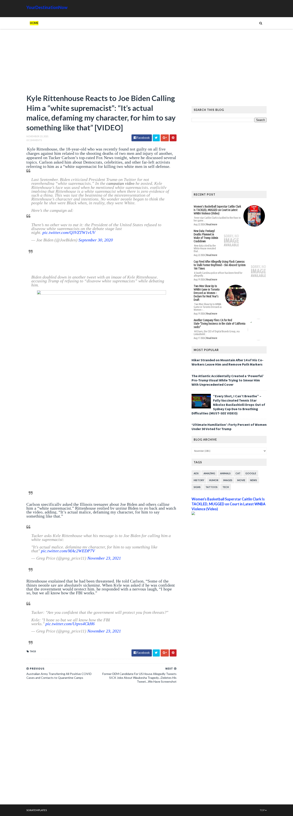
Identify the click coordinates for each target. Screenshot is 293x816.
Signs (197, 487)
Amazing (209, 473)
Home (34, 23)
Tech (225, 487)
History (199, 480)
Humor (213, 480)
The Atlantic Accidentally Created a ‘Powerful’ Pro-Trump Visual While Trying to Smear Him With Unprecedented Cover (228, 380)
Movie (241, 480)
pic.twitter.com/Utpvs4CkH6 (70, 623)
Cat (238, 473)
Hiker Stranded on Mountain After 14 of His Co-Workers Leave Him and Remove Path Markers (227, 362)
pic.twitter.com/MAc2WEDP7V (68, 550)
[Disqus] (101, 745)
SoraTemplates (36, 810)
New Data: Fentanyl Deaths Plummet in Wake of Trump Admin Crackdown (206, 236)
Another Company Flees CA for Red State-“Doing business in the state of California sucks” (219, 323)
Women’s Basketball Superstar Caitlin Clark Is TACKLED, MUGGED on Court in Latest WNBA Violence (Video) (217, 210)
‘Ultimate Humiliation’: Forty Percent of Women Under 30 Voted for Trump (229, 426)
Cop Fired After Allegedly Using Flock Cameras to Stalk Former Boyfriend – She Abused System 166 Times (220, 265)
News (253, 480)
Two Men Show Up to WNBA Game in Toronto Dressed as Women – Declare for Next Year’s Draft (207, 292)
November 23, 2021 (104, 558)
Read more (211, 224)
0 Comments (34, 140)
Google (250, 473)
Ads (196, 473)
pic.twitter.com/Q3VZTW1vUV (68, 232)
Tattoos (211, 487)
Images (227, 480)
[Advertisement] (101, 63)
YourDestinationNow (47, 7)
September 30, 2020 (96, 240)
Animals (225, 473)
